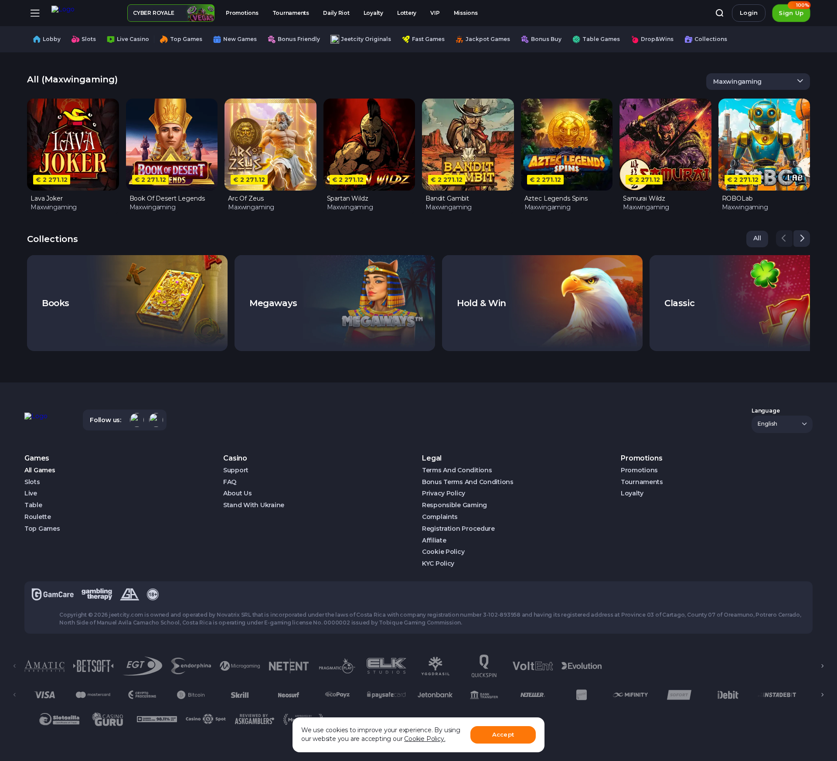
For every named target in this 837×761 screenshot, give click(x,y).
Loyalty (373, 13)
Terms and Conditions (457, 470)
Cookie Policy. (424, 739)
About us (237, 493)
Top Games (42, 528)
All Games (39, 470)
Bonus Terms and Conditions (468, 482)
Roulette (37, 517)
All (757, 238)
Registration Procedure (458, 528)
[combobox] (758, 81)
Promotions (242, 13)
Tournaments (290, 13)
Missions (466, 13)
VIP (434, 13)
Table (33, 505)
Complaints (440, 517)
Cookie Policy (443, 552)
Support (235, 470)
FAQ (229, 482)
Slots (32, 482)
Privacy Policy (443, 493)
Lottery (406, 13)
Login (749, 12)
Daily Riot (336, 13)
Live (30, 493)
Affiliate (434, 540)
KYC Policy (438, 563)
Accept (503, 734)
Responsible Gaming (454, 505)
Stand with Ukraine (253, 505)
